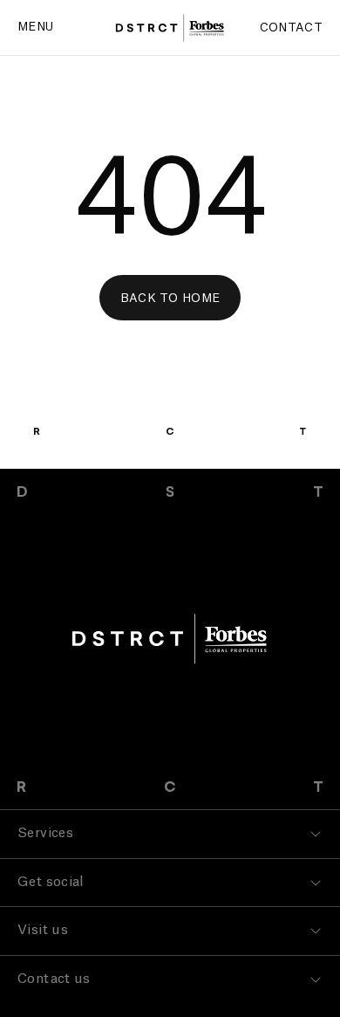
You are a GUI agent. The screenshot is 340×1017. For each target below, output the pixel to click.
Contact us (54, 979)
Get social (51, 882)
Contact (291, 27)
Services (45, 833)
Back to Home (170, 298)
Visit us (42, 930)
